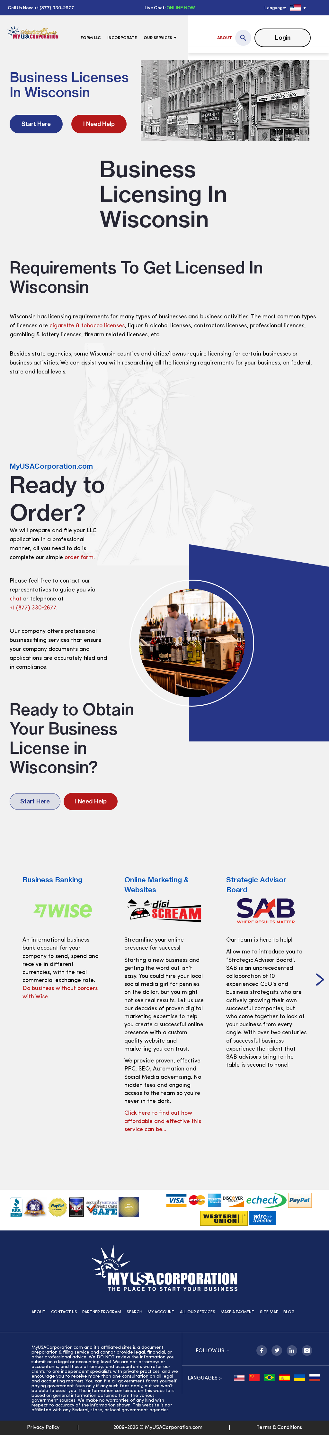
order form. (80, 558)
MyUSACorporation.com (51, 466)
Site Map (269, 1312)
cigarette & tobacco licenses (87, 326)
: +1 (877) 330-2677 (53, 7)
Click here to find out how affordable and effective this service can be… (60, 1121)
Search (134, 1312)
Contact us (64, 1312)
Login (282, 37)
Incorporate (122, 38)
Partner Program (101, 1312)
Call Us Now (20, 7)
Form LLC (91, 38)
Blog (288, 1312)
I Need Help (99, 124)
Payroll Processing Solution (261, 1057)
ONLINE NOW (180, 7)
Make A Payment (237, 1312)
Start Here (36, 124)
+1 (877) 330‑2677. (34, 608)
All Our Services (197, 1312)
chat (16, 599)
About (224, 38)
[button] (9, 980)
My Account (160, 1312)
